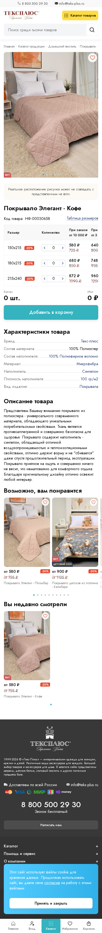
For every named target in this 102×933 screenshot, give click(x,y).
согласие (52, 882)
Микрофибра (87, 364)
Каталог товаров (83, 15)
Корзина (89, 929)
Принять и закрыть (51, 903)
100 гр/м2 (89, 379)
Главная (13, 929)
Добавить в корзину (51, 312)
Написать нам (51, 825)
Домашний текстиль (62, 46)
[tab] (34, 595)
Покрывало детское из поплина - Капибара (75, 585)
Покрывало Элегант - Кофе (23, 696)
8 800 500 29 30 (35, 3)
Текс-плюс (89, 341)
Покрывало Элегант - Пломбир (26, 583)
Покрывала (88, 46)
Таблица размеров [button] (82, 218)
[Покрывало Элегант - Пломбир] (27, 532)
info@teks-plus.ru (71, 3)
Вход (32, 929)
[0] (44, 247)
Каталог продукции (31, 46)
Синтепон (90, 371)
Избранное (70, 929)
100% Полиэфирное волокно (73, 356)
